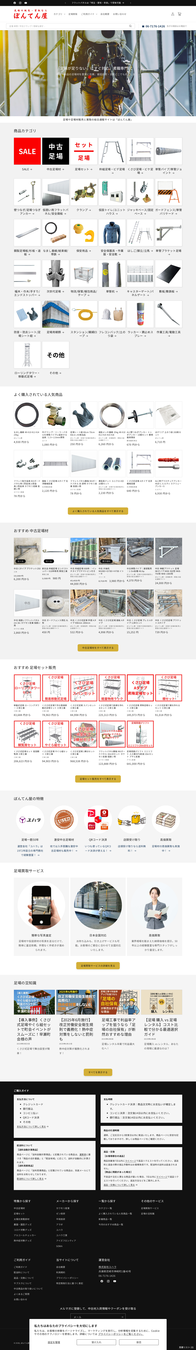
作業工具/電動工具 (169, 332)
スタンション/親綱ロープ (83, 333)
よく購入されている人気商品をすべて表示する (98, 511)
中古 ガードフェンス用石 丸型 (55, 621)
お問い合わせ (20, 1299)
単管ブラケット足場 (168, 251)
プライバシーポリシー (67, 1277)
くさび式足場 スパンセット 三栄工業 (83, 706)
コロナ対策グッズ (23, 1229)
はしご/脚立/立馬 (138, 250)
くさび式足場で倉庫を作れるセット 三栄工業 (111, 706)
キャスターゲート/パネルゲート (140, 293)
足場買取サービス (150, 1208)
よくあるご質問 (21, 1293)
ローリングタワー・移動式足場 (27, 374)
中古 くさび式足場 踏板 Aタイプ (111, 621)
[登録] (122, 1317)
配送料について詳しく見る (30, 1178)
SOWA (59, 1246)
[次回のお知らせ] (130, 3)
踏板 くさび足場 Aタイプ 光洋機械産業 (55, 482)
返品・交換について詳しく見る (119, 1184)
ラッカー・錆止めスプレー (140, 333)
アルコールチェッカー (25, 1235)
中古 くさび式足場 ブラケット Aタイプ (168, 621)
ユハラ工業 (61, 1235)
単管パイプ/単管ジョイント (168, 171)
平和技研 (60, 1219)
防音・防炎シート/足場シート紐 (27, 333)
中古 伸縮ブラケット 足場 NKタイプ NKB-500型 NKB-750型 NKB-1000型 (168, 571)
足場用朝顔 (54, 332)
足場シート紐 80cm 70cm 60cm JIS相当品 (82, 433)
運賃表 (82, 1154)
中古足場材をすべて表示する (98, 647)
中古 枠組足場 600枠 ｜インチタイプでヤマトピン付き (83, 570)
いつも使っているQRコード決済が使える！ (98, 848)
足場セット (82, 169)
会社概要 (60, 1266)
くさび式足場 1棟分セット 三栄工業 (82, 752)
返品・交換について (24, 1277)
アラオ (59, 1224)
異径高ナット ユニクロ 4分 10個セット (111, 482)
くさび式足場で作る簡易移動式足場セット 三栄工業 (54, 706)
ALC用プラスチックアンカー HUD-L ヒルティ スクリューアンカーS (168, 484)
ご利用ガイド (20, 1266)
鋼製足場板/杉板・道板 (27, 252)
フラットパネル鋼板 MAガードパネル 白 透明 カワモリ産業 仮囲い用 (83, 484)
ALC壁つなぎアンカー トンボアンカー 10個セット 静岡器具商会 (140, 435)
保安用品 (82, 250)
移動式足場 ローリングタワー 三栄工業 (26, 706)
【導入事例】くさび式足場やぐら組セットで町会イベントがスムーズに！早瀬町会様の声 (34, 1029)
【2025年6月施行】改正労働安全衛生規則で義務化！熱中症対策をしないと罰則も (76, 1029)
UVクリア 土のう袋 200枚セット (168, 433)
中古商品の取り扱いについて (28, 1288)
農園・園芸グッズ (23, 1224)
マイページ (130, 1160)
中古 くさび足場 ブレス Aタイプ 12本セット (140, 621)
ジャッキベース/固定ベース (140, 211)
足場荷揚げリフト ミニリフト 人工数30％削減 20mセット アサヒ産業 (140, 754)
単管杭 (110, 291)
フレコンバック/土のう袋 (112, 333)
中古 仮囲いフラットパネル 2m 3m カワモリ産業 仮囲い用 (27, 623)
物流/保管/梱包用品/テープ (84, 293)
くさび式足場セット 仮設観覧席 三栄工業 (26, 752)
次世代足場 (54, 291)
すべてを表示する (98, 1072)
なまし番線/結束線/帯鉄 (55, 252)
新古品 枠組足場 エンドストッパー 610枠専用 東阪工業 (55, 570)
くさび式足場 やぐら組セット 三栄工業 (55, 752)
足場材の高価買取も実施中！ (166, 848)
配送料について (21, 1272)
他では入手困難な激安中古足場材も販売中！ (64, 848)
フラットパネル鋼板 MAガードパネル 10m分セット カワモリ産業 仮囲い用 (112, 754)
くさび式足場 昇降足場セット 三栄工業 (139, 706)
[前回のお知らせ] (65, 3)
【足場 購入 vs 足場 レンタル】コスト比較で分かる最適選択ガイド (161, 1026)
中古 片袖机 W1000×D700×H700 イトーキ (111, 571)
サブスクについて (23, 1283)
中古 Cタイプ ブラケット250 (27, 568)
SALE (25, 169)
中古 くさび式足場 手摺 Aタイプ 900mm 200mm (83, 621)
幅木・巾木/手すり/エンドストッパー (27, 293)
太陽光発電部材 (21, 1219)
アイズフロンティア (66, 1240)
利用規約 (60, 1272)
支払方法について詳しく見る (31, 1126)
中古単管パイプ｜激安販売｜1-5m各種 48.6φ (139, 570)
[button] (59, 14)
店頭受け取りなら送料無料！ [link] (132, 848)
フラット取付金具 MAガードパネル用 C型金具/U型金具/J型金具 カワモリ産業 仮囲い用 (27, 485)
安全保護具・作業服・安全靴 (112, 252)
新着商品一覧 (105, 1219)
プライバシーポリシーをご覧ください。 (121, 1334)
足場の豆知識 (148, 1213)
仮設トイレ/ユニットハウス (112, 211)
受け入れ (96, 1342)
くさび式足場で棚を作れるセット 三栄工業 (167, 706)
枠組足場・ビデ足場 (112, 169)
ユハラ (59, 1229)
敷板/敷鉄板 (167, 291)
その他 (53, 373)
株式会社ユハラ (107, 1267)
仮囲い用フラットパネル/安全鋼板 (55, 211)
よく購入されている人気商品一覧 (115, 1213)
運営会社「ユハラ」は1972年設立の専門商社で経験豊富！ (30, 850)
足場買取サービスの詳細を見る (98, 965)
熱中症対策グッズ (23, 1240)
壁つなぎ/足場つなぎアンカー (27, 211)
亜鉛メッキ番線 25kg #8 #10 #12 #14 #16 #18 (112, 433)
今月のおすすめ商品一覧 (111, 1224)
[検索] (130, 26)
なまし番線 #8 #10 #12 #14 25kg (26, 433)
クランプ (82, 210)
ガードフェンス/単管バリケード (168, 211)
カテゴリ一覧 (105, 1208)
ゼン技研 (60, 1213)
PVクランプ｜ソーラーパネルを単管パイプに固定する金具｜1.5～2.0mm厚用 (55, 435)
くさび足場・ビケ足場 (140, 171)
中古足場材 (54, 169)
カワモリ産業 (63, 1208)
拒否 (138, 1342)
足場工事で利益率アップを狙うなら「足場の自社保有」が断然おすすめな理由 (119, 1026)
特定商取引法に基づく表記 (69, 1283)
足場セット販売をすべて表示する (98, 778)
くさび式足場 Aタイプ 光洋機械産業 (139, 482)
